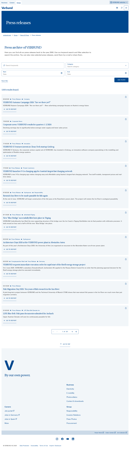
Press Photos (72, 419)
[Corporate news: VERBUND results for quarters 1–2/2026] (126, 119)
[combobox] (97, 65)
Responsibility (72, 411)
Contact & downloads (75, 401)
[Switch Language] (117, 8)
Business (70, 385)
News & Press (24, 35)
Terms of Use (44, 445)
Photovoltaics (72, 397)
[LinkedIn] (73, 439)
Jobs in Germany (11, 415)
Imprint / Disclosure (55, 445)
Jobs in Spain (10, 419)
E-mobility (70, 393)
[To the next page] (72, 331)
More (7, 423)
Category (70, 64)
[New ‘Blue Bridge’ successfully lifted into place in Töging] (126, 212)
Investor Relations (74, 415)
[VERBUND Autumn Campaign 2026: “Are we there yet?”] (126, 97)
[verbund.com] (9, 365)
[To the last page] (76, 331)
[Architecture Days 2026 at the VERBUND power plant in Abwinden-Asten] (126, 237)
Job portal (9, 411)
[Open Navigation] (126, 8)
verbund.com (7, 35)
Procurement (72, 423)
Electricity (70, 389)
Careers (8, 407)
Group (16, 35)
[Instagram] (57, 439)
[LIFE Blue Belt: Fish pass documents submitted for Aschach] (126, 308)
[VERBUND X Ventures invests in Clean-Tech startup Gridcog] (126, 141)
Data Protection (24, 445)
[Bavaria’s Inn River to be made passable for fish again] (126, 190)
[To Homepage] (7, 8)
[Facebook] (62, 439)
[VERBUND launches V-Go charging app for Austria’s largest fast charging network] (126, 166)
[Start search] (121, 8)
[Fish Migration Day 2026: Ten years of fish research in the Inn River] (126, 284)
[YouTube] (68, 439)
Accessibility (34, 445)
